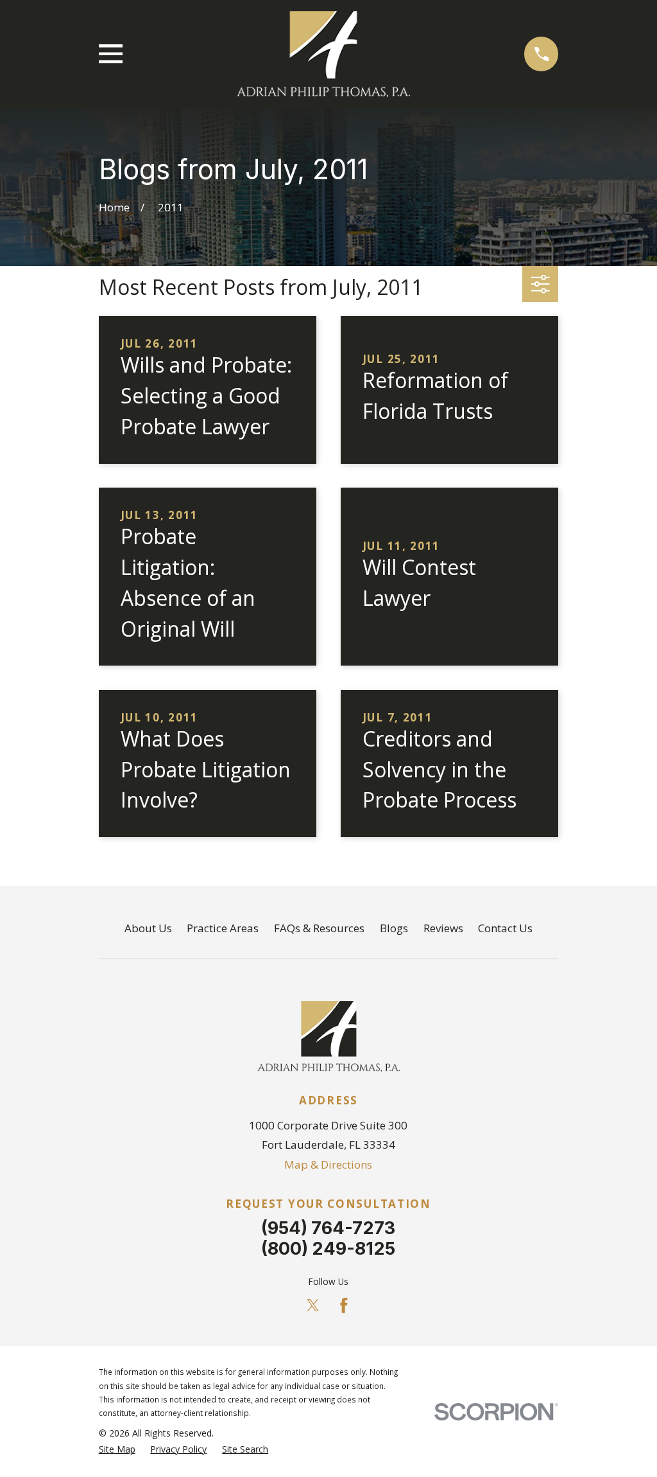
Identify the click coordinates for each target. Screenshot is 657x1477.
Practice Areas (223, 928)
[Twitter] (313, 1305)
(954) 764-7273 (328, 1228)
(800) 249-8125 (328, 1248)
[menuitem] (117, 1449)
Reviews (443, 928)
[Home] (323, 54)
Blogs (394, 928)
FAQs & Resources (319, 928)
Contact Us (505, 928)
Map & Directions (328, 1164)
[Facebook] (344, 1305)
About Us (148, 928)
